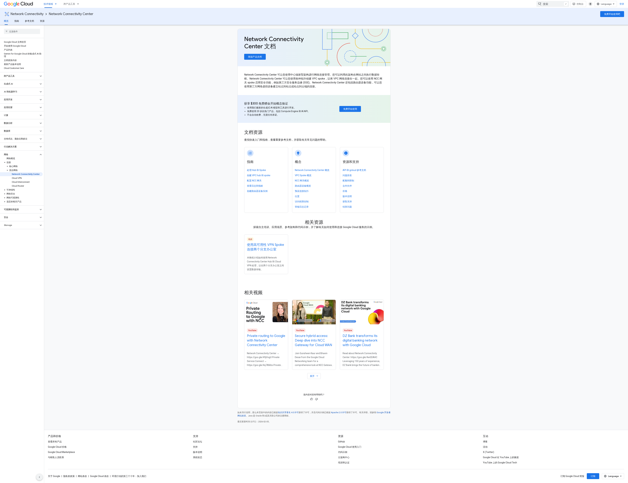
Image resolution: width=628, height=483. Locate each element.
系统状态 (197, 457)
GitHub (341, 441)
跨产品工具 (69, 3)
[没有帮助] (316, 399)
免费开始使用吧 (612, 14)
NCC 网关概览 (302, 180)
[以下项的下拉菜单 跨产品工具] (79, 4)
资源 (42, 20)
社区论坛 (197, 441)
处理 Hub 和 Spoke (256, 170)
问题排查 (347, 175)
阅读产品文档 (255, 56)
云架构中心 (343, 457)
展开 (314, 376)
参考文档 (29, 20)
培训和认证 (343, 462)
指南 (16, 20)
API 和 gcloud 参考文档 (354, 170)
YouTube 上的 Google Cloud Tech (500, 462)
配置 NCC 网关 (254, 180)
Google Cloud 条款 (99, 476)
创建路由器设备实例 (257, 191)
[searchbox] (22, 31)
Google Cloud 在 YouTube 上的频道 (501, 457)
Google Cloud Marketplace (61, 452)
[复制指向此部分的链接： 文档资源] (267, 133)
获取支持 (347, 201)
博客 (485, 441)
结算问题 (347, 206)
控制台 (580, 3)
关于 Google (54, 476)
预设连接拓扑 (302, 191)
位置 (297, 196)
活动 (485, 447)
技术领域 (48, 3)
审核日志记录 (302, 206)
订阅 (593, 476)
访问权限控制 (302, 201)
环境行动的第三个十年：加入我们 (129, 476)
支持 (195, 447)
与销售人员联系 (56, 457)
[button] (19, 76)
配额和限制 (348, 180)
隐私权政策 (69, 476)
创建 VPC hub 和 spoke (258, 175)
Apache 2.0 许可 (338, 412)
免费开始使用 (350, 108)
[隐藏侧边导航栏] (39, 477)
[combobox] (552, 4)
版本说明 (347, 196)
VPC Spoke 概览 (303, 175)
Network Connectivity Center (71, 14)
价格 (345, 191)
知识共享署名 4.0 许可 (288, 412)
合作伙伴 (347, 185)
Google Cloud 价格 (57, 447)
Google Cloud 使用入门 (349, 447)
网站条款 (82, 476)
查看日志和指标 (255, 185)
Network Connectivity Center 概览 (312, 170)
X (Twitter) (488, 452)
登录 (621, 4)
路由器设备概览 (303, 185)
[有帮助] (311, 399)
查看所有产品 (55, 441)
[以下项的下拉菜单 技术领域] (57, 4)
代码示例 (342, 452)
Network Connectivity (27, 14)
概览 (6, 20)
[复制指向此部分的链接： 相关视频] (267, 293)
